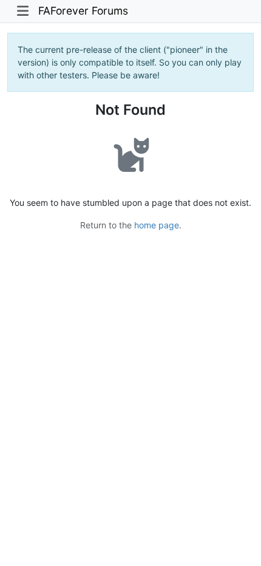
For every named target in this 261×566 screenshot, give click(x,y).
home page (156, 225)
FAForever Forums (83, 10)
